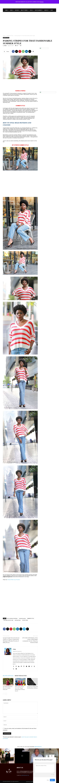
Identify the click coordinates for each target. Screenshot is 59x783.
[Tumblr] (35, 666)
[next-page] (6, 694)
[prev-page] (4, 694)
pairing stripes (18, 620)
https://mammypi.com (17, 651)
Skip (48, 780)
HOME (6, 10)
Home (4, 35)
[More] (33, 51)
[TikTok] (32, 666)
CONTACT (46, 10)
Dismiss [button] (41, 1)
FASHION (17, 10)
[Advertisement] (29, 23)
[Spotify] (27, 666)
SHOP (51, 10)
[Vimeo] (16, 669)
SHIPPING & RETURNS (30, 781)
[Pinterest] (19, 51)
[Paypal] (22, 666)
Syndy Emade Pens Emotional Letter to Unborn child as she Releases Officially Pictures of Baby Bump (11, 640)
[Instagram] (16, 666)
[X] (16, 51)
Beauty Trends (24, 10)
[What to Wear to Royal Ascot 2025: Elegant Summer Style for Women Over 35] (20, 681)
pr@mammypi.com (25, 775)
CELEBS (11, 10)
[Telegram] (24, 629)
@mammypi (38, 746)
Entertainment (38, 10)
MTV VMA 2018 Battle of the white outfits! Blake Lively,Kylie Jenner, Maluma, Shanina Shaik (30, 640)
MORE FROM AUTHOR (21, 675)
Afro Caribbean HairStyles (12, 618)
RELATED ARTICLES (8, 675)
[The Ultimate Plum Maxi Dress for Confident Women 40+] (8, 681)
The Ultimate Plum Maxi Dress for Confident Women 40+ (8, 688)
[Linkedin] (26, 51)
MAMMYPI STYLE (10, 35)
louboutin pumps (22, 618)
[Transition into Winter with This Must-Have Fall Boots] (32, 681)
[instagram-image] (7, 755)
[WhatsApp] (23, 51)
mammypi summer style (8, 620)
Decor (31, 10)
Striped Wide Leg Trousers (13, 579)
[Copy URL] (27, 629)
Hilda (5, 45)
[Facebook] (13, 51)
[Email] (29, 51)
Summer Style (25, 620)
